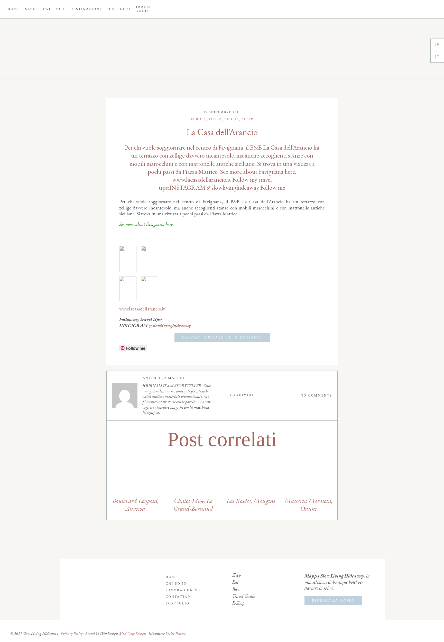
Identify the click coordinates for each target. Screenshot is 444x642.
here (169, 224)
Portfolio (119, 9)
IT (437, 56)
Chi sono (176, 583)
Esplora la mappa (333, 600)
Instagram (412, 9)
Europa (198, 119)
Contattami (179, 597)
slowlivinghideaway (171, 325)
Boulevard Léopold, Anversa (135, 504)
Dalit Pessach (175, 633)
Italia (215, 119)
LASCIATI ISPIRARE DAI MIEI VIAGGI (222, 337)
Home (14, 9)
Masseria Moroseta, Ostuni (308, 504)
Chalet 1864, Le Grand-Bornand (193, 504)
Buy (60, 9)
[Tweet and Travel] (222, 48)
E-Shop (238, 603)
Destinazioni (85, 9)
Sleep (31, 9)
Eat (47, 9)
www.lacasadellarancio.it (142, 309)
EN (437, 44)
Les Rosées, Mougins (250, 501)
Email (421, 9)
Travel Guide (144, 9)
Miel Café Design (132, 633)
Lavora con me (183, 590)
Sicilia (232, 119)
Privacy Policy (71, 633)
